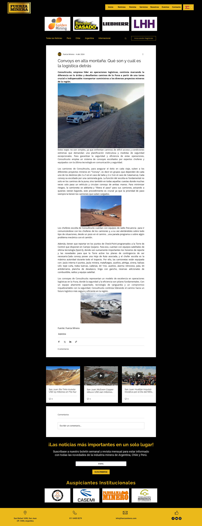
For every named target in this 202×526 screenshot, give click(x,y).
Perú (69, 38)
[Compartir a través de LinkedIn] (70, 342)
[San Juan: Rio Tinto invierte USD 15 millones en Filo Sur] (63, 375)
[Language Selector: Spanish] (188, 7)
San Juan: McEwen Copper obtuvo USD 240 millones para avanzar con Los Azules (101, 390)
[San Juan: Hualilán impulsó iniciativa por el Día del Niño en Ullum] (139, 375)
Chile (78, 38)
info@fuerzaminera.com (126, 518)
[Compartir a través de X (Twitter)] (64, 342)
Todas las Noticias (54, 38)
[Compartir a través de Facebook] (59, 342)
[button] (125, 38)
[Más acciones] (142, 54)
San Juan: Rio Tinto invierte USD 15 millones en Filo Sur (62, 390)
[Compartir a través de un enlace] (76, 342)
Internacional (104, 38)
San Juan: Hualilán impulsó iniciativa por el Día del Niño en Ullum (138, 390)
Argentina (89, 38)
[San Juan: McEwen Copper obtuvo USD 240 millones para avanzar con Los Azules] (101, 375)
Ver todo (152, 362)
